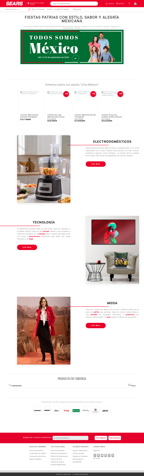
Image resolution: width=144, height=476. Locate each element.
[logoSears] (14, 3)
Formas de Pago (78, 453)
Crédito (49, 9)
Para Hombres (114, 438)
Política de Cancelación (59, 453)
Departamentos (11, 9)
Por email (96, 458)
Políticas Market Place (58, 464)
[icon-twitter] (99, 455)
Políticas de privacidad (81, 474)
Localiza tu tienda (61, 9)
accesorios (130, 315)
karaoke (42, 234)
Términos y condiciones (63, 474)
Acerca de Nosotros (36, 450)
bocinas (46, 231)
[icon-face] (95, 455)
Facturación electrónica (38, 456)
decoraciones (34, 236)
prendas (94, 315)
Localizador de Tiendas (38, 453)
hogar (31, 239)
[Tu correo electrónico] (73, 438)
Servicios (77, 9)
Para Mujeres (101, 438)
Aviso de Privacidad (57, 450)
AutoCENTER (77, 462)
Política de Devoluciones (59, 456)
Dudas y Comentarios (80, 450)
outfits (96, 312)
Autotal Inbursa (78, 459)
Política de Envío (56, 459)
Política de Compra (57, 462)
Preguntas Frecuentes (80, 456)
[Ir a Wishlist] (129, 3)
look (109, 317)
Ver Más (95, 164)
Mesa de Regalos (38, 9)
